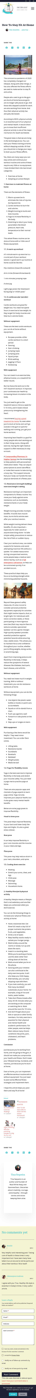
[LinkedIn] (23, 47)
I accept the (12, 1355)
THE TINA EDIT (22, 7)
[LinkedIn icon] (13, 1203)
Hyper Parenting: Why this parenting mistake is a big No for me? (9, 1131)
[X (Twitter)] (29, 1)
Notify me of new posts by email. (16, 1368)
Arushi (9, 1246)
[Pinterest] (18, 47)
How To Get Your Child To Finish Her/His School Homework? (21, 1111)
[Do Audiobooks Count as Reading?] (9, 1103)
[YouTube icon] (13, 1207)
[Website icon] (17, 1203)
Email (5, 1317)
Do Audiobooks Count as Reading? (9, 1109)
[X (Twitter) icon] (21, 1203)
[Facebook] (26, 1)
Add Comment (8, 1331)
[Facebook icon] (9, 1203)
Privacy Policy (16, 1355)
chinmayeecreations (15, 1276)
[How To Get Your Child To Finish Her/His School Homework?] (22, 1103)
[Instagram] (33, 1)
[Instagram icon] (25, 1203)
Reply (31, 1248)
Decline (22, 1394)
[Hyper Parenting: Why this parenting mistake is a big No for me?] (9, 1123)
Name (6, 1311)
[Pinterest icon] (9, 1207)
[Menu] (32, 8)
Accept (13, 1394)
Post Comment (11, 1374)
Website (6, 1324)
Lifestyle (25, 30)
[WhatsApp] (29, 47)
